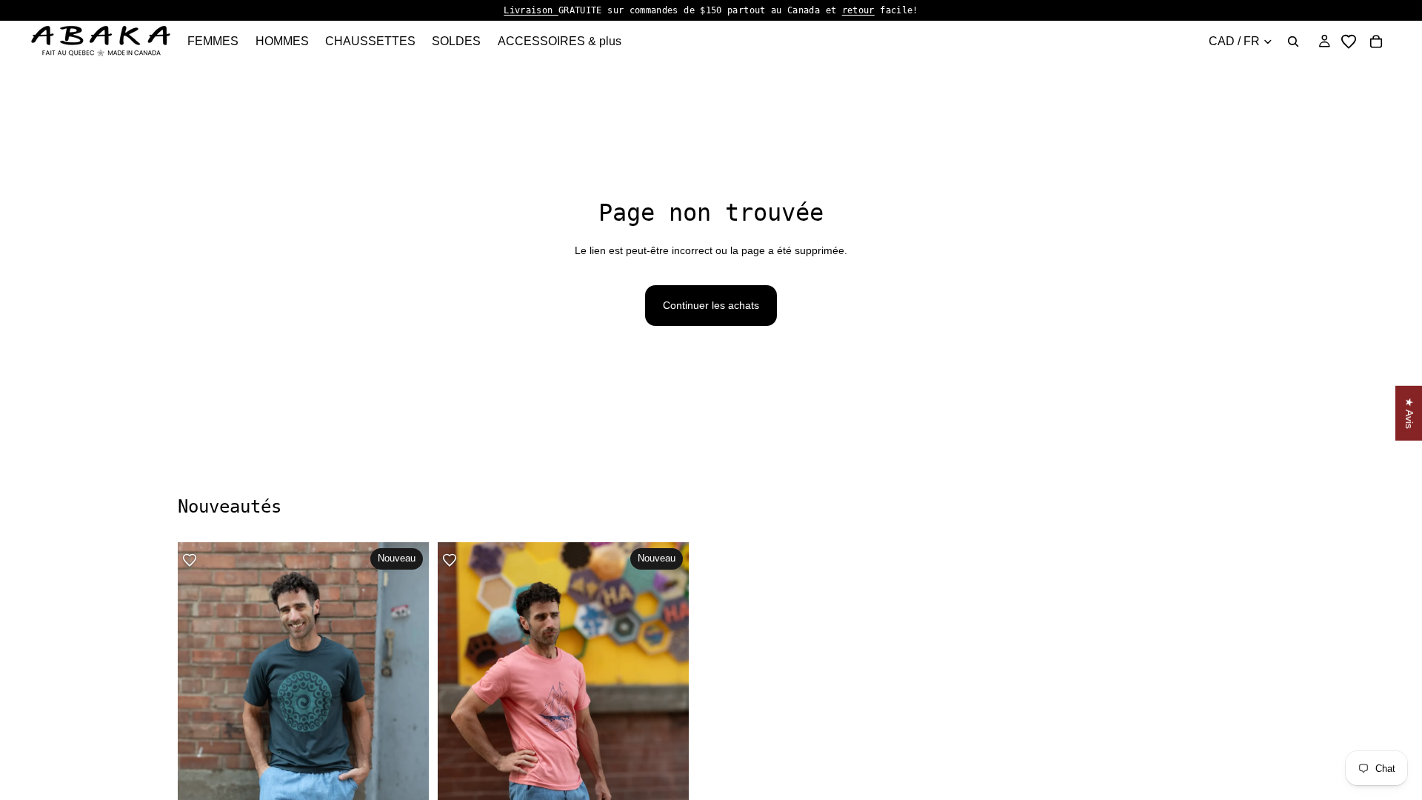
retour (858, 10)
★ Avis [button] (1409, 413)
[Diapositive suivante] (1228, 731)
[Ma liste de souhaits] (1349, 41)
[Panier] (1376, 41)
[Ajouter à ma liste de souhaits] (189, 560)
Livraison (531, 10)
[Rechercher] (1293, 41)
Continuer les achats (711, 305)
